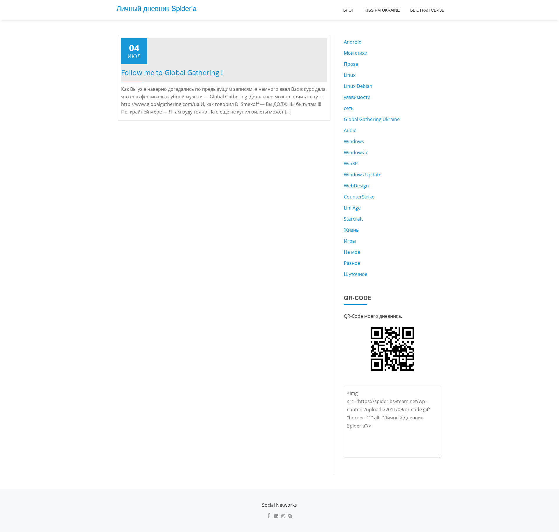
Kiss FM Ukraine (382, 10)
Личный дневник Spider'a (156, 8)
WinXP (351, 163)
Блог (348, 10)
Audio (350, 130)
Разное (352, 263)
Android (353, 42)
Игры (350, 241)
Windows (354, 141)
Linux (349, 75)
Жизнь (351, 230)
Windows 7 (356, 152)
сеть (348, 108)
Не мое (352, 252)
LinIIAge (352, 208)
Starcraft (353, 219)
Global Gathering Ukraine (372, 119)
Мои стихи (355, 53)
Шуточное (355, 274)
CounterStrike (359, 197)
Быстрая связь (427, 10)
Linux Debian (358, 86)
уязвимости (357, 97)
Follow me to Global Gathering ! (172, 72)
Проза (351, 64)
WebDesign (356, 185)
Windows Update (362, 174)
